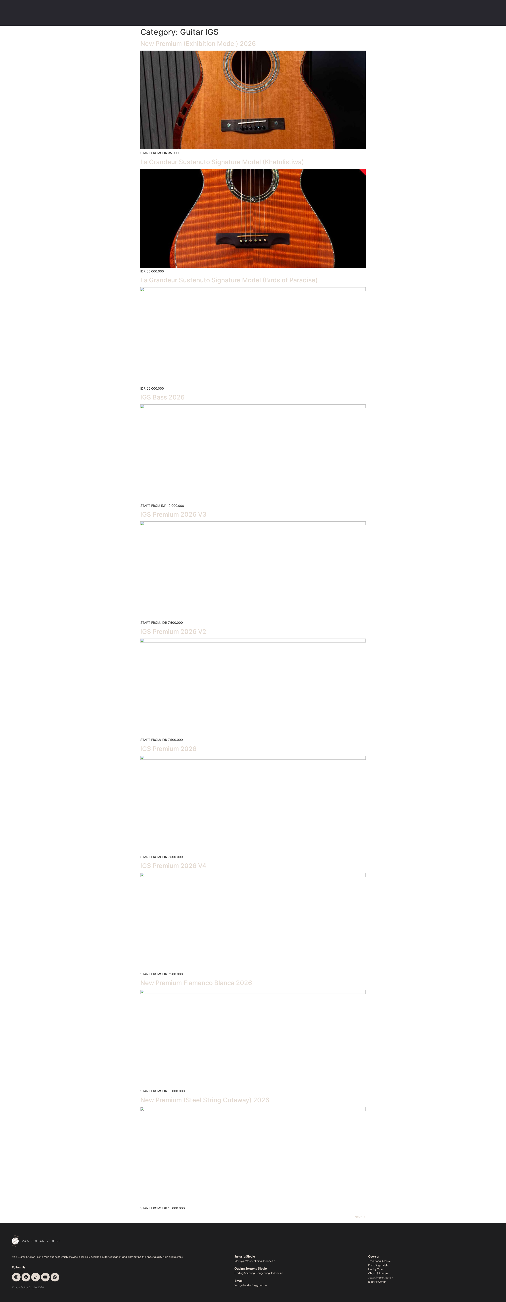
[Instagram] (16, 1277)
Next (360, 1217)
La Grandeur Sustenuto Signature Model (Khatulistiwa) (222, 162)
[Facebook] (26, 1277)
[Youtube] (45, 1277)
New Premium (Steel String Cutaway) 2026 (204, 1100)
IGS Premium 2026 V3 (173, 514)
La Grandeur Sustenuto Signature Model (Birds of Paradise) (229, 280)
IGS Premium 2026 (168, 749)
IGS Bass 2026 (162, 397)
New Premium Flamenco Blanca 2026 (196, 983)
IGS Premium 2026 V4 (173, 866)
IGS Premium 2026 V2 (173, 631)
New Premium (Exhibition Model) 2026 (198, 43)
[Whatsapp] (55, 1277)
